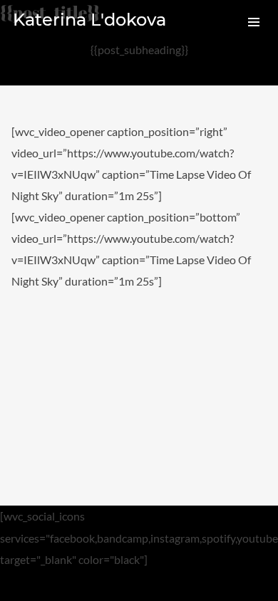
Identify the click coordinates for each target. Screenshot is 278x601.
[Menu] (253, 21)
